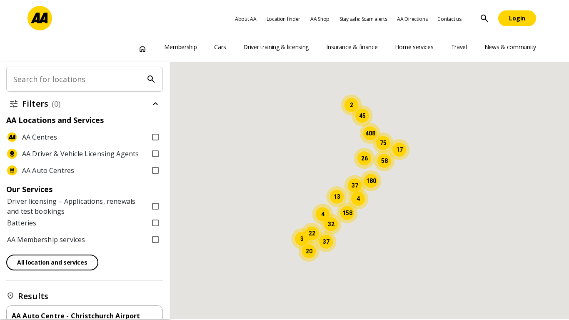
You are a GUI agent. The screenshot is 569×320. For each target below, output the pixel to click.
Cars (220, 47)
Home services (414, 47)
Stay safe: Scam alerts (363, 18)
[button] (347, 212)
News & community (510, 47)
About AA (246, 18)
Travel (459, 47)
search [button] (484, 18)
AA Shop (319, 18)
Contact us (449, 18)
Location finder (284, 18)
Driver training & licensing (276, 47)
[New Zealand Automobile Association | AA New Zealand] (40, 18)
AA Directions (412, 18)
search (152, 79)
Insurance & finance (351, 47)
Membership (180, 47)
